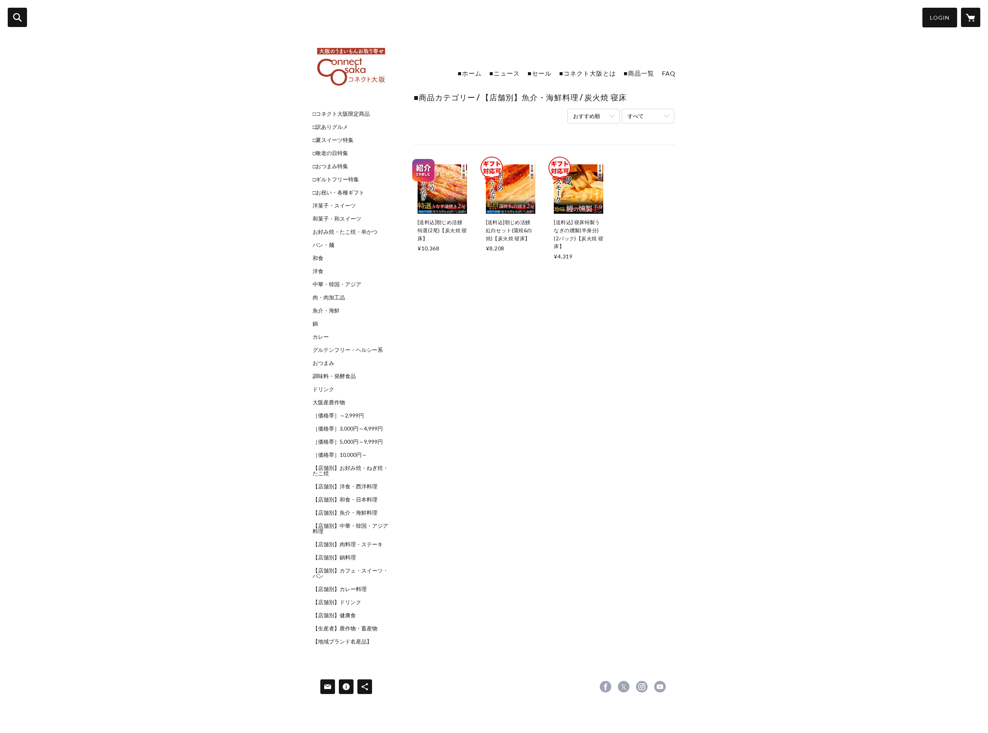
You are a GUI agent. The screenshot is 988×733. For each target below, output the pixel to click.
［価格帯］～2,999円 (338, 415)
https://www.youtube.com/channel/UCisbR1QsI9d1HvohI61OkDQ (660, 686)
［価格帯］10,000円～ (340, 455)
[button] (939, 17)
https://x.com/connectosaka (623, 686)
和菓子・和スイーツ (337, 218)
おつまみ (323, 363)
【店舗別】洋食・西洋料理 (345, 486)
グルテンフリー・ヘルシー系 (348, 350)
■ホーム (470, 73)
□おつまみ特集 (330, 166)
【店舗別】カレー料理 (340, 589)
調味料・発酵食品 (334, 376)
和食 (318, 258)
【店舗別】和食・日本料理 (345, 499)
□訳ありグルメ (330, 127)
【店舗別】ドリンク (337, 602)
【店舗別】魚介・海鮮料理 (345, 512)
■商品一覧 (639, 73)
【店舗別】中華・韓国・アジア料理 (350, 528)
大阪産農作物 (329, 402)
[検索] (17, 17)
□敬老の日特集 (330, 153)
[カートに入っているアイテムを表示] (970, 17)
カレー (321, 336)
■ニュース (504, 73)
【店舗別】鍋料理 (334, 557)
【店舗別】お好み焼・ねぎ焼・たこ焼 (350, 470)
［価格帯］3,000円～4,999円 (348, 428)
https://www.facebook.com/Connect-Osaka (605, 686)
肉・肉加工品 (329, 297)
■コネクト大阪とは (587, 73)
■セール (540, 73)
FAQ (668, 73)
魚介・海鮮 (326, 310)
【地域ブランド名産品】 (342, 641)
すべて (636, 116)
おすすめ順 (586, 116)
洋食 (318, 271)
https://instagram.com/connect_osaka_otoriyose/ (642, 686)
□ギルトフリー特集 (336, 179)
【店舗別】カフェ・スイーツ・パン (350, 573)
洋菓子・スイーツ (334, 205)
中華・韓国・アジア (337, 284)
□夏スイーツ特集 (333, 140)
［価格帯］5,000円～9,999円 (348, 441)
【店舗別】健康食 (334, 615)
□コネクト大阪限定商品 (341, 114)
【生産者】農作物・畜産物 (345, 628)
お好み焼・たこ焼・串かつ (345, 232)
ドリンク (323, 389)
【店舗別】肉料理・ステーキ (348, 544)
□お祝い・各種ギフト (338, 192)
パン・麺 (323, 245)
